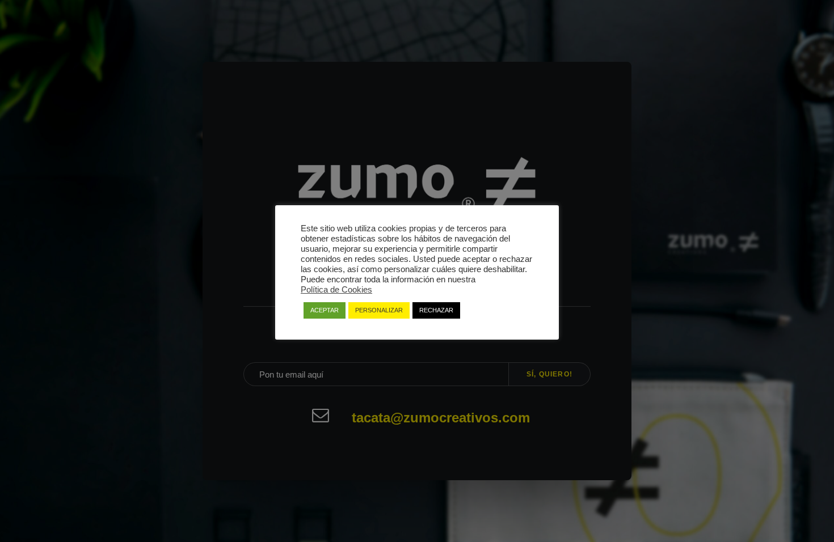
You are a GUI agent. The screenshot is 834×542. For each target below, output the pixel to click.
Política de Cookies (336, 289)
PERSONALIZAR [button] (379, 310)
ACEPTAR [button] (324, 310)
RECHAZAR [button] (436, 310)
